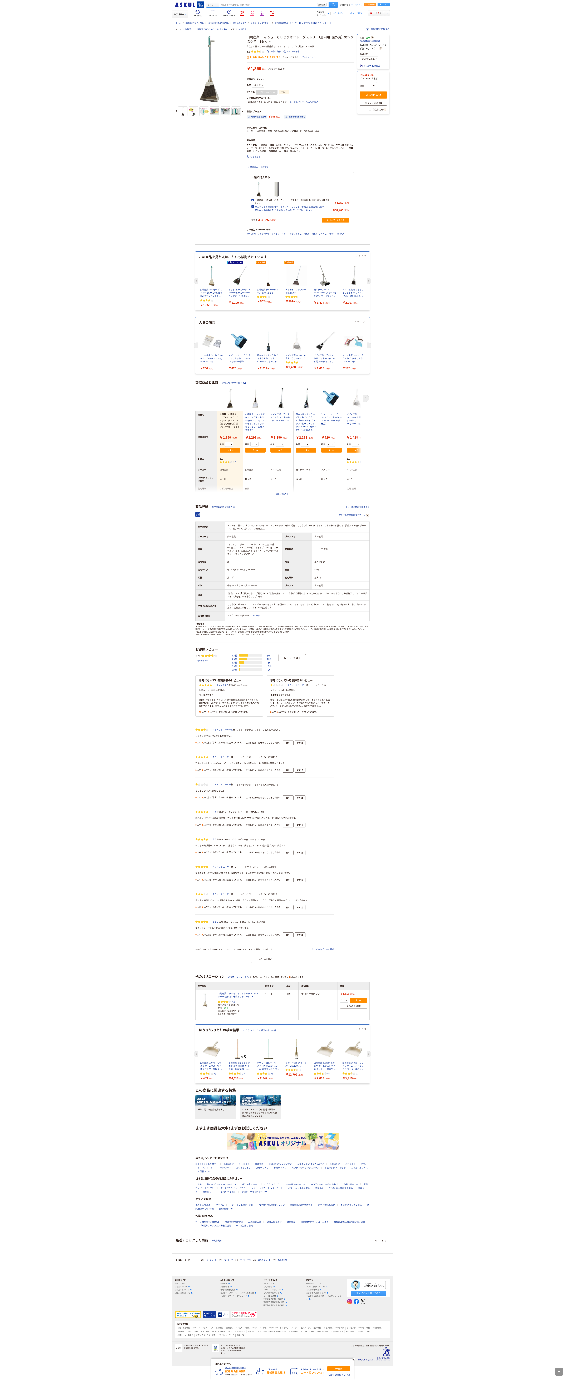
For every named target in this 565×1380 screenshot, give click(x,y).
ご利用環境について (271, 1293)
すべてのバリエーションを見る (303, 102)
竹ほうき (259, 1164)
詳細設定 (321, 5)
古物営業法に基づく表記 (273, 1299)
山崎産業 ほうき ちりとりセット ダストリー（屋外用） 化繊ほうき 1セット (238, 995)
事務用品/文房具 (202, 1205)
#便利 (306, 234)
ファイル (220, 1205)
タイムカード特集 (242, 1328)
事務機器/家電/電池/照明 (301, 1205)
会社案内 (223, 1284)
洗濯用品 (319, 1188)
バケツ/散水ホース (250, 1184)
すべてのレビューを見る (322, 949)
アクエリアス (245, 1260)
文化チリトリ (262, 1167)
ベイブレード (211, 1260)
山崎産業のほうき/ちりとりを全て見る (211, 29)
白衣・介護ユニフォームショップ (359, 1332)
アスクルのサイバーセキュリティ (233, 1296)
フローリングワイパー (295, 1184)
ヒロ (214, 812)
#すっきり (251, 234)
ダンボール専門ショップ (222, 1332)
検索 (333, 5)
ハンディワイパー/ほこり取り (324, 1184)
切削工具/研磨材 (274, 1222)
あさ (214, 839)
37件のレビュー (201, 660)
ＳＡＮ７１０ (222, 685)
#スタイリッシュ (280, 234)
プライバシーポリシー (272, 1290)
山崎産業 (188, 29)
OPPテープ (228, 1260)
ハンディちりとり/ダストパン (305, 1167)
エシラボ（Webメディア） (316, 1293)
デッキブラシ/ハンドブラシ (233, 1188)
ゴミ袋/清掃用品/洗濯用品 (218, 23)
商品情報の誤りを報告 (222, 507)
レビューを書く (294, 51)
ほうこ (215, 922)
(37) (234, 462)
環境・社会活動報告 (227, 1290)
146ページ (255, 615)
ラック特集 (339, 1328)
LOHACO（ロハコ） (313, 1284)
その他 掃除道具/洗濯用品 (341, 1188)
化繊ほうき (228, 1164)
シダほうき (244, 1164)
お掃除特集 (377, 1328)
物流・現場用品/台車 (234, 1222)
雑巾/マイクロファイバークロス (221, 1184)
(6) (272, 1073)
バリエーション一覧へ (238, 977)
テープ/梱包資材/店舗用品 (207, 1222)
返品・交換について (182, 1293)
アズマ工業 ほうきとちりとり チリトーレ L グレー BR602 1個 (280, 417)
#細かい (340, 234)
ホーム (178, 23)
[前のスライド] (176, 111)
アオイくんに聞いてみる (368, 1293)
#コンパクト (264, 234)
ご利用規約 (267, 1287)
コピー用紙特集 (183, 1328)
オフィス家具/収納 (326, 1205)
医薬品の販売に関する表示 (274, 1305)
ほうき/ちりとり (239, 23)
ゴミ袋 (198, 1184)
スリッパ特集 (192, 1332)
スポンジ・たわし (228, 1192)
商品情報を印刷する (379, 29)
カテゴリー (179, 14)
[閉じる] (354, 1359)
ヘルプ (359, 5)
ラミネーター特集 (259, 1328)
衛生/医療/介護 (226, 1209)
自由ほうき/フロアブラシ (280, 1164)
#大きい (323, 234)
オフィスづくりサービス (206, 1335)
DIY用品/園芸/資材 (244, 1225)
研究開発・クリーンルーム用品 (315, 1222)
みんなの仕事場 (312, 1290)
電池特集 (229, 1328)
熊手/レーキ (225, 1167)
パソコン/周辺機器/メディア (272, 1205)
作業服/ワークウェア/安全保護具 (216, 1225)
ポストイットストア (185, 1335)
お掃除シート (209, 1192)
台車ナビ (251, 1332)
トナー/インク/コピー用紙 (241, 1205)
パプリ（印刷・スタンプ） (315, 1287)
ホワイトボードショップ (279, 1328)
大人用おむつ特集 (307, 1332)
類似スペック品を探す (232, 383)
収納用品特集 (322, 1332)
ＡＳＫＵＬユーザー (296, 685)
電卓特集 (219, 1328)
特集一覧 (240, 1335)
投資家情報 (224, 1287)
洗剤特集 (181, 1332)
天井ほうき (350, 1164)
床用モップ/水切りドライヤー (255, 1192)
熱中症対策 (282, 1260)
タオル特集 (205, 1332)
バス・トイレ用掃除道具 (299, 1188)
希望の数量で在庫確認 (370, 41)
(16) (243, 1073)
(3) (361, 462)
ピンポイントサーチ (226, 1335)
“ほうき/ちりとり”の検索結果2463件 (259, 1030)
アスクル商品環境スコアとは (352, 515)
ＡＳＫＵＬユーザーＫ (222, 729)
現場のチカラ (240, 1332)
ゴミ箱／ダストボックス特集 (358, 1328)
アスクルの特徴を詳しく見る (338, 1375)
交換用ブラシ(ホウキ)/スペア (310, 1164)
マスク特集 (293, 1332)
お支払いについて (182, 1290)
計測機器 (291, 1222)
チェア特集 (328, 1328)
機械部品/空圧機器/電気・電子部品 (349, 1222)
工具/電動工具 (254, 1222)
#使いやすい (296, 234)
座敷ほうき (335, 1164)
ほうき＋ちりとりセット (260, 23)
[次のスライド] (242, 111)
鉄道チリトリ (280, 1167)
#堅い (314, 234)
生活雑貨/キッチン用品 (195, 23)
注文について (180, 1284)
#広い (331, 234)
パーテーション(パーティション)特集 (306, 1328)
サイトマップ (268, 1284)
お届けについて (181, 1287)
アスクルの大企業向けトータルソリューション (324, 1297)
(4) (215, 1073)
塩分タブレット (264, 1260)
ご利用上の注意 (269, 1296)
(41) (233, 1001)
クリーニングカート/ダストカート (267, 1188)
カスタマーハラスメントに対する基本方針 (237, 1293)
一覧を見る (217, 1240)
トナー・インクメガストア (203, 1328)
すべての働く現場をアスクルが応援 (272, 1332)
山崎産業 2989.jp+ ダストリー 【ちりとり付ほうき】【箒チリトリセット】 (303, 23)
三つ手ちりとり (243, 1167)
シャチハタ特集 (337, 1332)
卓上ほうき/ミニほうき (335, 1167)
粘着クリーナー (351, 1184)
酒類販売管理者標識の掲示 (274, 1302)
